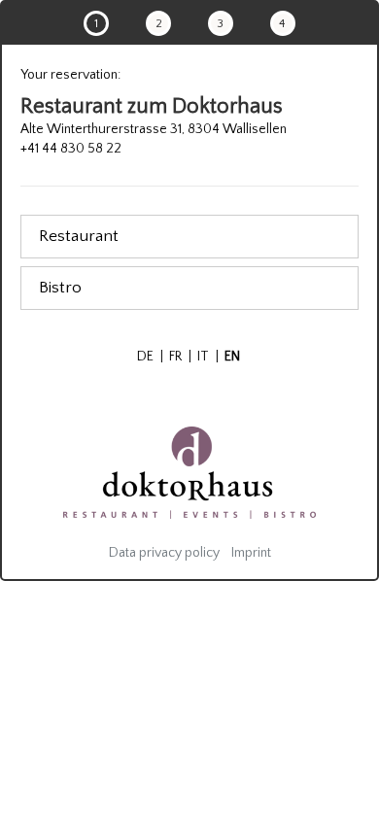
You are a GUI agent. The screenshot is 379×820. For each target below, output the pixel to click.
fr (180, 356)
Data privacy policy (164, 553)
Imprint (251, 553)
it (208, 356)
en (232, 356)
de (150, 356)
